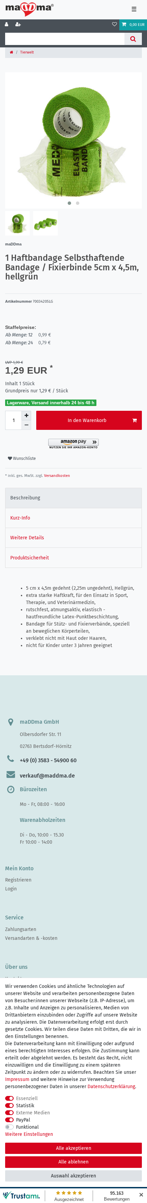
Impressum (17, 1079)
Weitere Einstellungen (29, 1134)
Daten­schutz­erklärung (111, 1086)
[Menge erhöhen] (26, 415)
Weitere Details (27, 538)
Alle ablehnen (73, 1162)
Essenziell (27, 1098)
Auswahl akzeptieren (73, 1176)
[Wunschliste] (114, 24)
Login (11, 889)
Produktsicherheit (29, 558)
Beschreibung (25, 498)
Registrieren (18, 880)
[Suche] (133, 39)
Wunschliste (24, 458)
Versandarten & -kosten (31, 938)
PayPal (23, 1120)
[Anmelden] (7, 24)
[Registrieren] (19, 24)
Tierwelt (27, 52)
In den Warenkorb (87, 420)
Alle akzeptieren (73, 1148)
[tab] (73, 498)
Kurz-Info (20, 518)
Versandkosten (56, 475)
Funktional (27, 1127)
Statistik (25, 1106)
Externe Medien (33, 1113)
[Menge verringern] (26, 425)
